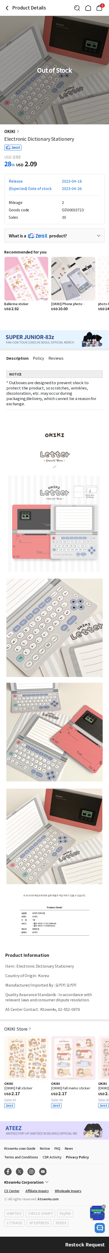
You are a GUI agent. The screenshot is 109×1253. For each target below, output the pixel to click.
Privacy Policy (77, 1157)
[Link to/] (88, 8)
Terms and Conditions (21, 1157)
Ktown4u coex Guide (19, 1148)
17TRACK (14, 1222)
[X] (19, 1171)
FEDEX (61, 1222)
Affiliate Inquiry (37, 1190)
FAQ (57, 1148)
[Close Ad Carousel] (104, 1207)
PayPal (65, 1213)
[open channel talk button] (100, 1228)
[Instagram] (31, 1171)
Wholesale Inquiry (68, 1190)
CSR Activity (52, 1157)
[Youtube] (43, 1171)
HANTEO (14, 1213)
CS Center (12, 1190)
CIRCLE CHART (40, 1213)
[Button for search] (77, 8)
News (69, 1148)
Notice (45, 1148)
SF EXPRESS (39, 1222)
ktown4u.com (48, 1199)
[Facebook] (8, 1171)
